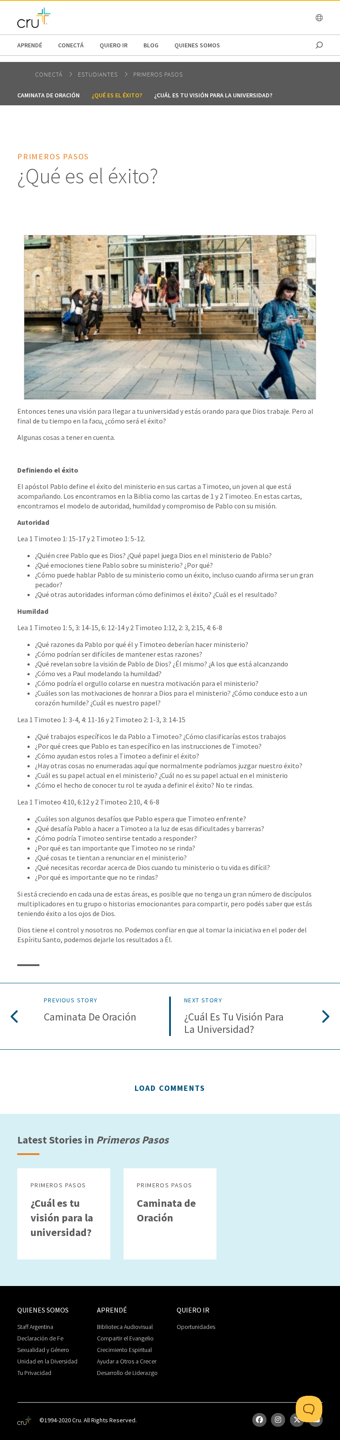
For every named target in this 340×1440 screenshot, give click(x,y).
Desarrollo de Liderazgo (127, 1373)
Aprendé (29, 45)
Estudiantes (99, 74)
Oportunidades (196, 1327)
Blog (150, 45)
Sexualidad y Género (43, 1350)
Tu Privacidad (34, 1373)
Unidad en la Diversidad (47, 1361)
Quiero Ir (114, 45)
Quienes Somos (197, 45)
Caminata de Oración (48, 95)
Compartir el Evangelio (125, 1338)
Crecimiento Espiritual (124, 1350)
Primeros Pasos (158, 74)
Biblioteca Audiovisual (125, 1327)
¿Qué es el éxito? (117, 95)
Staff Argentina (35, 1327)
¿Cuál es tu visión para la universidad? (213, 95)
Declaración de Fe (40, 1338)
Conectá (71, 45)
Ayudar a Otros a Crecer (126, 1361)
